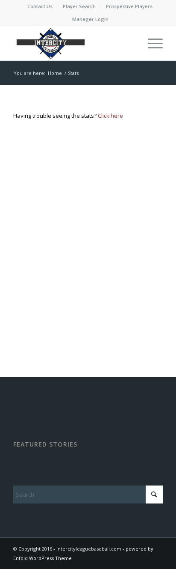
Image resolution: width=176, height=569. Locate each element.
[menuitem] (40, 6)
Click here (110, 115)
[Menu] (151, 43)
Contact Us (40, 6)
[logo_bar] (73, 43)
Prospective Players (129, 6)
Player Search (79, 6)
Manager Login (90, 19)
